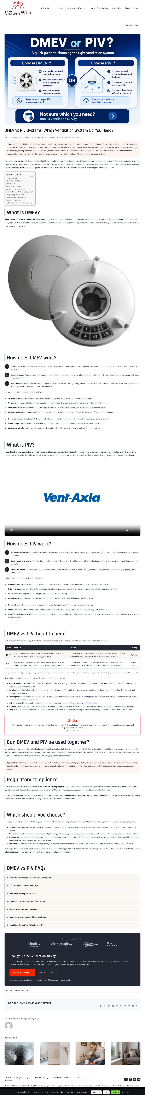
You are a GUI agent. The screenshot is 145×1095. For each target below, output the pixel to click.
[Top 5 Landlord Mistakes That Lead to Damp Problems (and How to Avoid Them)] (90, 1043)
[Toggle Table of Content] (30, 175)
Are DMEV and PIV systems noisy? (24, 885)
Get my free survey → (22, 972)
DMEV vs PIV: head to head (16, 189)
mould (35, 834)
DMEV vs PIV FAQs (13, 200)
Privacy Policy (76, 1078)
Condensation (39, 980)
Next (137, 25)
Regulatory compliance (15, 194)
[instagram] (130, 1079)
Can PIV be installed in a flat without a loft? (28, 901)
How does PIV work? (14, 186)
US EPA (75, 731)
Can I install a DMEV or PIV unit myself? (26, 925)
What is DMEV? (12, 178)
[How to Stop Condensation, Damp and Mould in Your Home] (55, 1043)
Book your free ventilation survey (20, 203)
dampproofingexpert (30, 1018)
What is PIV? (11, 183)
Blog (83, 1078)
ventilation (49, 452)
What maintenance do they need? (24, 909)
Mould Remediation (52, 980)
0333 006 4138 (50, 972)
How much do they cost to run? (23, 893)
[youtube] (134, 1079)
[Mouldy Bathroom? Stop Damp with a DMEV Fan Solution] (19, 1043)
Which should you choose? (16, 197)
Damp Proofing (66, 980)
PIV (19, 990)
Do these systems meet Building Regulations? (29, 917)
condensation (109, 843)
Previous (129, 25)
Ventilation (28, 980)
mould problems (81, 584)
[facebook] (126, 1079)
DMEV (15, 990)
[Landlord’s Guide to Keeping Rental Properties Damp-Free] (125, 1043)
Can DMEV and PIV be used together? (20, 192)
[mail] (138, 1079)
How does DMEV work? (15, 181)
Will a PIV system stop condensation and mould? (30, 877)
